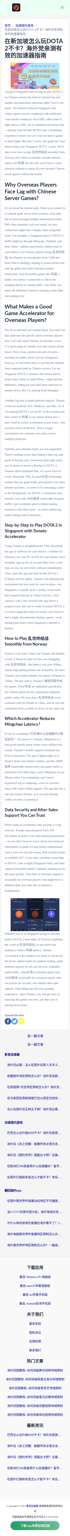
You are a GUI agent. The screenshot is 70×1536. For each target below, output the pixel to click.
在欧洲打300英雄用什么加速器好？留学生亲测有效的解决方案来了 (35, 1166)
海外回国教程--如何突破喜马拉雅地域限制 (35, 1397)
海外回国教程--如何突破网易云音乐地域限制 (35, 1379)
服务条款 (35, 1323)
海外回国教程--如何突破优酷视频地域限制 (35, 1405)
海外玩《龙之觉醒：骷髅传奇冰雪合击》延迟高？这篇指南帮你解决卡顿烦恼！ (35, 1144)
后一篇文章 (35, 1044)
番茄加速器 (32, 1506)
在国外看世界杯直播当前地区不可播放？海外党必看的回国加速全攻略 (35, 1200)
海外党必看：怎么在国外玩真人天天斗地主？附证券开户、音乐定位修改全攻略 (35, 1064)
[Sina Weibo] (21, 1021)
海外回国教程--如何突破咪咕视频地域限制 (35, 1414)
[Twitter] (14, 1021)
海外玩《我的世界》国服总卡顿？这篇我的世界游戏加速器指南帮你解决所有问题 (35, 1155)
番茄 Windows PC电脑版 (35, 1277)
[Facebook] (8, 1021)
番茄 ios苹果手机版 (35, 1294)
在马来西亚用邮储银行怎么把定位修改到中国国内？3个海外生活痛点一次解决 (35, 1098)
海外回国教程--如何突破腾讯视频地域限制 (35, 1370)
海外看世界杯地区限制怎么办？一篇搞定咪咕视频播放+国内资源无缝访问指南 (35, 1245)
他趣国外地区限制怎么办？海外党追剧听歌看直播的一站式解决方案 (35, 1076)
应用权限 (35, 1341)
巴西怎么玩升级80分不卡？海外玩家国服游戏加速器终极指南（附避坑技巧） (35, 1132)
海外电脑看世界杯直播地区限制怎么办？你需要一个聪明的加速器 (35, 1234)
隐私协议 (35, 1332)
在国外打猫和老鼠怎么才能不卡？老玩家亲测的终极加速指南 (35, 1177)
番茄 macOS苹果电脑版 (35, 1285)
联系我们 (35, 1350)
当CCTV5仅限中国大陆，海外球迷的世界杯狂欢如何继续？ (35, 1212)
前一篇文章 (35, 1036)
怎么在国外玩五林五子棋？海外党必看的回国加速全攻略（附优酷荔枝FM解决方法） (35, 1109)
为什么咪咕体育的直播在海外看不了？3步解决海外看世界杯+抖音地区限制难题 (35, 1223)
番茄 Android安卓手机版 (35, 1303)
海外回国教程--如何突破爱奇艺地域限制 (35, 1388)
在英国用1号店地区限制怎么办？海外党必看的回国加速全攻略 (35, 1087)
